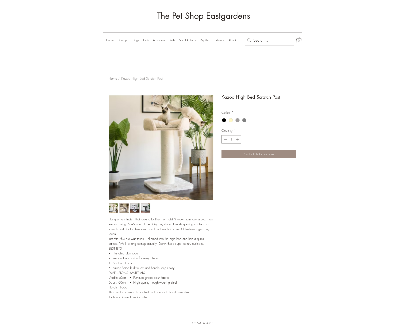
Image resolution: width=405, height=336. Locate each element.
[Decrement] (225, 139)
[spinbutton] (231, 139)
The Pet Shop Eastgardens (203, 15)
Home (113, 78)
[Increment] (237, 139)
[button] (136, 40)
